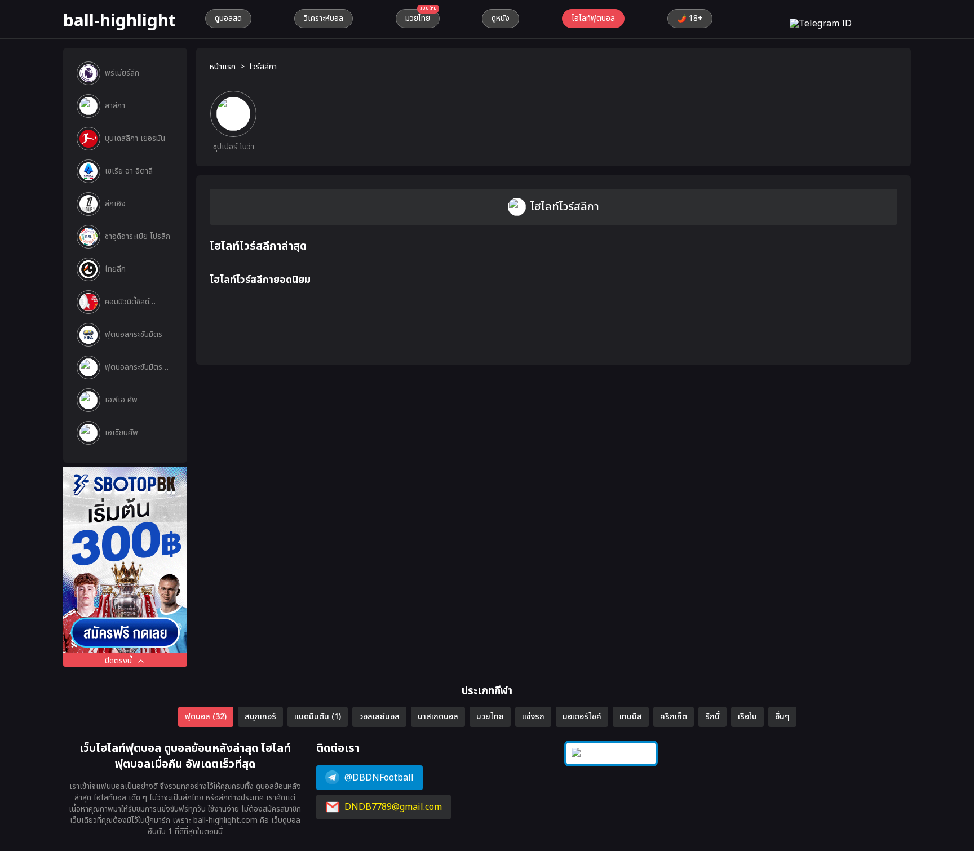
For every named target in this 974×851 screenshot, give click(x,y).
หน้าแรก (223, 67)
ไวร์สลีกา (263, 67)
